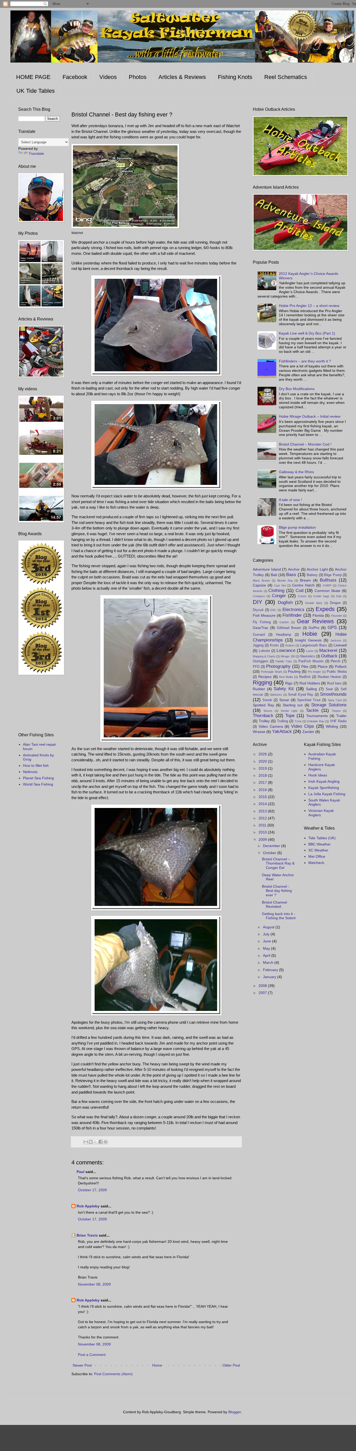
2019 (263, 768)
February (271, 970)
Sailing (311, 689)
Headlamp (283, 635)
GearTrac (260, 628)
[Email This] (85, 1141)
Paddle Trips (283, 661)
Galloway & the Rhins (296, 472)
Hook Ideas (317, 775)
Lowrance (286, 650)
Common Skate (328, 591)
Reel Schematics (285, 77)
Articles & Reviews (182, 77)
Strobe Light (289, 710)
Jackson (335, 640)
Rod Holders (309, 683)
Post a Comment (92, 1355)
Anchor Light (317, 569)
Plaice (323, 666)
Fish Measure (264, 615)
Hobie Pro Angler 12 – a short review (309, 306)
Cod (299, 590)
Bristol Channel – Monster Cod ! (305, 444)
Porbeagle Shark (271, 671)
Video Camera (271, 726)
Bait (274, 575)
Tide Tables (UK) (322, 838)
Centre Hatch (303, 585)
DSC (273, 610)
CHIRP (327, 585)
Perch (335, 661)
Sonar (284, 700)
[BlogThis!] (90, 1141)
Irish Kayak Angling (324, 781)
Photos (137, 77)
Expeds (325, 609)
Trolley (264, 721)
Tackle (312, 710)
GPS (332, 627)
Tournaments (317, 716)
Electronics (293, 609)
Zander (308, 732)
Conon (302, 596)
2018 (263, 775)
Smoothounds (333, 694)
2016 (263, 790)
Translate (36, 153)
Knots (274, 645)
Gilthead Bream (289, 628)
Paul (80, 1172)
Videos (108, 77)
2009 (263, 839)
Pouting (294, 671)
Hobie (309, 634)
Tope (289, 715)
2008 (263, 986)
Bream (305, 580)
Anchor (294, 569)
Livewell (340, 645)
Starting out (293, 705)
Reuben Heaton (329, 677)
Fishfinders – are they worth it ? (305, 361)
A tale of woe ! (290, 500)
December (272, 846)
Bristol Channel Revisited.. (274, 904)
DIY (257, 602)
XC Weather (318, 850)
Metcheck (316, 863)
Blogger (234, 1412)
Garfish (284, 622)
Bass (291, 574)
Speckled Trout (309, 700)
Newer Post (82, 1365)
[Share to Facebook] (100, 1141)
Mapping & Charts (264, 656)
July (267, 934)
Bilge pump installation (297, 527)
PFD (256, 667)
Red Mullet (286, 676)
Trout (297, 721)
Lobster (264, 651)
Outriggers (260, 661)
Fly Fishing (262, 622)
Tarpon (336, 710)
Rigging (262, 682)
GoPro (314, 628)
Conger (279, 595)
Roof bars (334, 683)
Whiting (332, 726)
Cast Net (280, 585)
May (267, 948)
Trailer (341, 716)
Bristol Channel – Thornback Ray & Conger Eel (278, 863)
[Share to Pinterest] (105, 1141)
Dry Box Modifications (297, 389)
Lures (310, 650)
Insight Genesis (308, 640)
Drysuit (258, 610)
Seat (329, 689)
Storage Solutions (329, 704)
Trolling (282, 721)
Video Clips (302, 726)
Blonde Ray (285, 580)
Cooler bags (321, 596)
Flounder (336, 615)
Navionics (307, 656)
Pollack (341, 666)
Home (157, 1365)
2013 (263, 811)
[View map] (125, 227)
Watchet (77, 233)
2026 (263, 754)
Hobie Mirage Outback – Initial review (309, 416)
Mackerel (328, 650)
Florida (318, 615)
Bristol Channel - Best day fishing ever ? (277, 890)
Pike (304, 666)
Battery (312, 575)
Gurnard (259, 635)
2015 (263, 797)
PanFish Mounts (311, 661)
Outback (329, 655)
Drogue (335, 603)
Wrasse (259, 732)
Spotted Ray (263, 705)
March (268, 962)
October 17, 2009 (92, 1190)
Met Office (316, 856)
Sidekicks (276, 694)
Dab (338, 596)
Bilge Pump (333, 575)
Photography (278, 666)
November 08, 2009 (94, 1284)
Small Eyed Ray (300, 694)
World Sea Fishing (38, 784)
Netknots (30, 772)
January (270, 977)
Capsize (259, 585)
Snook (267, 700)
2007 (263, 993)
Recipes (265, 677)
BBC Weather (319, 844)
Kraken (289, 645)
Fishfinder (292, 615)
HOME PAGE (33, 77)
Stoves (267, 710)
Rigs (288, 683)
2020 (263, 761)
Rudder (259, 689)
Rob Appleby (88, 1206)
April (267, 955)
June (267, 941)
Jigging (258, 645)
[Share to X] (95, 1141)
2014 (263, 804)
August (269, 927)
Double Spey (313, 602)
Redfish (305, 677)
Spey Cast (335, 700)
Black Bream (261, 580)
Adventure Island (267, 569)
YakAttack (282, 731)
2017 (263, 782)
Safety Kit (284, 688)
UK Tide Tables (35, 91)
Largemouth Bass (313, 645)
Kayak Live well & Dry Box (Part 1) (307, 333)
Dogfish (285, 602)
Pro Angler (314, 671)
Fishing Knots (235, 77)
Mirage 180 (288, 656)
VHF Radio (338, 721)
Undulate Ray (315, 721)
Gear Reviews (315, 621)
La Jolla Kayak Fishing (326, 794)
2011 (263, 825)
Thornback (263, 715)
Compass (259, 596)
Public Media (337, 672)
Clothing (276, 590)
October (270, 853)
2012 (263, 818)
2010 (263, 832)
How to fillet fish (36, 765)
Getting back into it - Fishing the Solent (279, 916)
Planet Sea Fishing (38, 778)
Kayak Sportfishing (323, 788)
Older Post (231, 1365)
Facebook (75, 77)
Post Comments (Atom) (113, 1374)
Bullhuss (328, 580)
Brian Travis (87, 1235)
